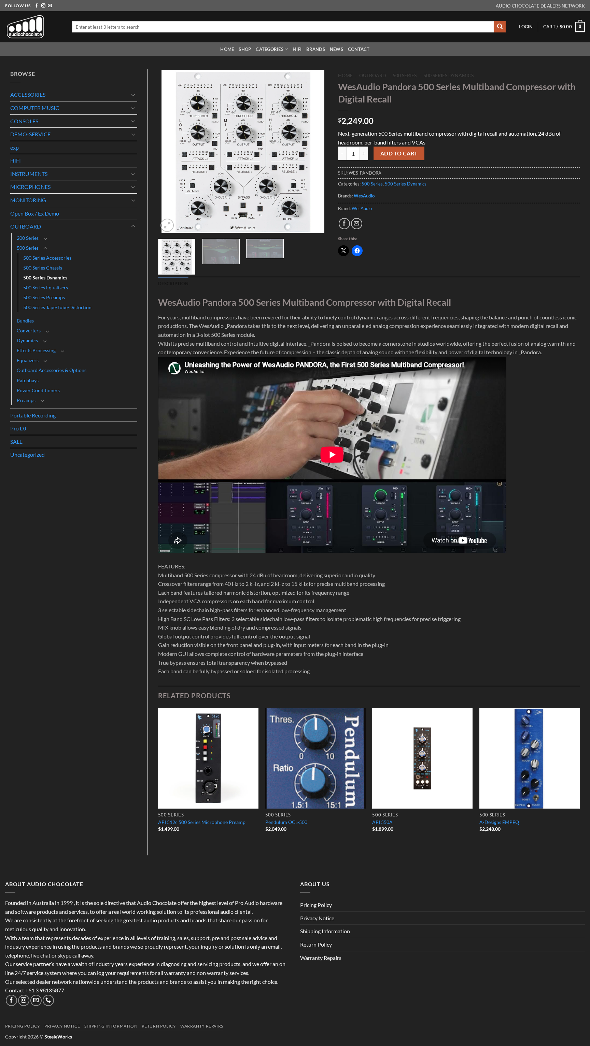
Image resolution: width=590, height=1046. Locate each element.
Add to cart (399, 153)
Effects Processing (36, 350)
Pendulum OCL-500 (286, 822)
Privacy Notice (317, 918)
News (336, 49)
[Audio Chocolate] (33, 26)
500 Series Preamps (44, 297)
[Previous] (170, 151)
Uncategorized (27, 454)
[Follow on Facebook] (36, 5)
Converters (29, 330)
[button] (526, 26)
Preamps (26, 400)
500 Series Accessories (47, 258)
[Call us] (48, 1000)
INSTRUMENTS (28, 173)
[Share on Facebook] (344, 223)
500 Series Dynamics (45, 277)
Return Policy (316, 944)
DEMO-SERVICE (30, 134)
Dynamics (27, 340)
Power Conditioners (38, 390)
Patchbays (28, 380)
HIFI (297, 49)
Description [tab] (173, 283)
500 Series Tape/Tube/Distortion (57, 307)
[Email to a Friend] (356, 223)
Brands (315, 49)
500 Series (28, 248)
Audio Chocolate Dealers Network (540, 6)
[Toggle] (133, 95)
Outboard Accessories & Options (51, 370)
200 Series (28, 238)
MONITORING (28, 200)
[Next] (316, 151)
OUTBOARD (25, 226)
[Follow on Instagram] (43, 5)
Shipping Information (325, 931)
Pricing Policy (316, 905)
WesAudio (364, 195)
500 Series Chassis (42, 268)
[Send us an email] (50, 5)
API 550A (382, 822)
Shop (245, 49)
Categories (269, 49)
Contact (359, 49)
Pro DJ (18, 428)
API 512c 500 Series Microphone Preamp (201, 822)
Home (227, 49)
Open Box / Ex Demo (34, 213)
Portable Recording (33, 415)
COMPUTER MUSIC (34, 108)
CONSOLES (24, 121)
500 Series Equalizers (45, 287)
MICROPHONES (30, 186)
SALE (16, 441)
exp (14, 147)
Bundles (25, 321)
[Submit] (500, 27)
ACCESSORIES (27, 94)
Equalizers (28, 360)
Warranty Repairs (320, 957)
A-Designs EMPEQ (499, 822)
